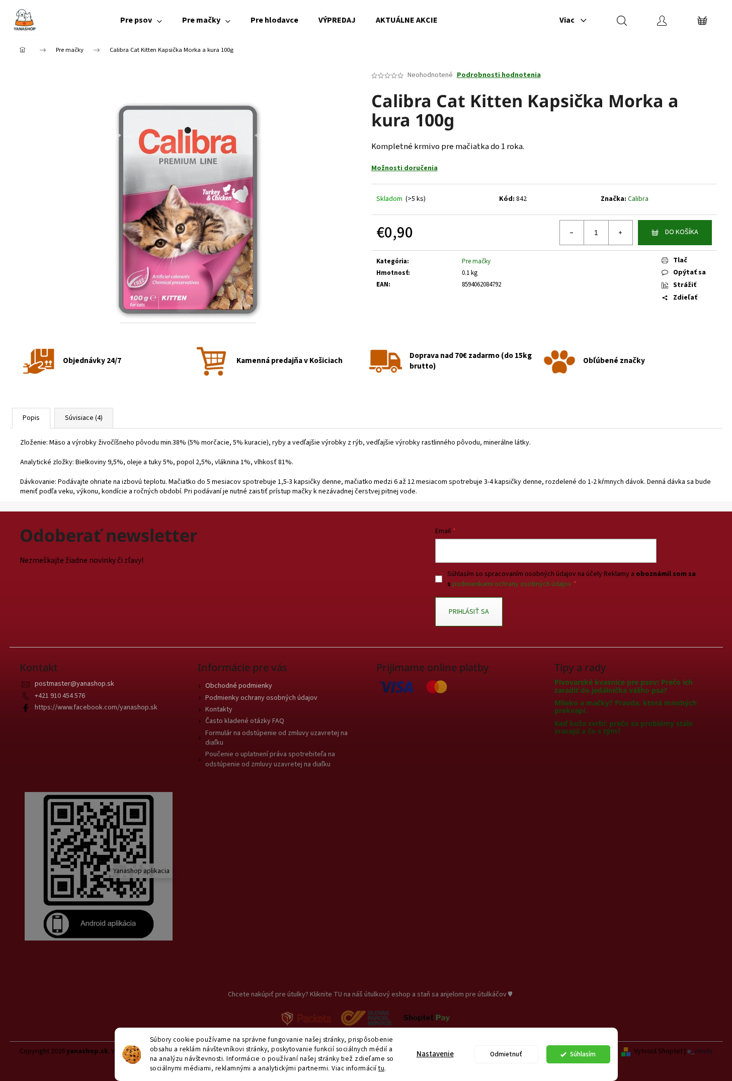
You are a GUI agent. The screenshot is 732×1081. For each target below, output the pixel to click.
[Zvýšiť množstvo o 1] (620, 233)
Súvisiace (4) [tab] (84, 418)
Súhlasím (583, 1054)
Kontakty (218, 709)
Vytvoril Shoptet (658, 1051)
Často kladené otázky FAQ (244, 721)
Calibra (638, 199)
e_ (691, 1051)
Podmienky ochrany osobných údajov (261, 698)
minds (704, 1051)
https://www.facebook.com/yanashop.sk (96, 707)
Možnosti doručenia (404, 168)
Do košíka (681, 232)
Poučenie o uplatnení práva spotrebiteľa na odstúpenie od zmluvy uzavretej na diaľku (270, 759)
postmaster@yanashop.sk (74, 684)
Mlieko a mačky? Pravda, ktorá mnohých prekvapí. (625, 706)
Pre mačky (476, 261)
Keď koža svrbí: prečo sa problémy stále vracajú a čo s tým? (623, 727)
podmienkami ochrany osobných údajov (512, 584)
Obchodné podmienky (238, 686)
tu (381, 1068)
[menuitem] (141, 20)
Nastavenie (435, 1054)
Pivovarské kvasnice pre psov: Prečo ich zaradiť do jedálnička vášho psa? (623, 686)
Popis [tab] (31, 418)
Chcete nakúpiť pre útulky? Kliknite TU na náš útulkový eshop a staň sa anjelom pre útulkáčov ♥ (370, 994)
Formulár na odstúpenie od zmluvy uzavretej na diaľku (276, 738)
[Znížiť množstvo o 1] (572, 233)
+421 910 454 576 (60, 696)
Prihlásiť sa (469, 612)
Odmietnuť (506, 1054)
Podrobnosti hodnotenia (499, 75)
